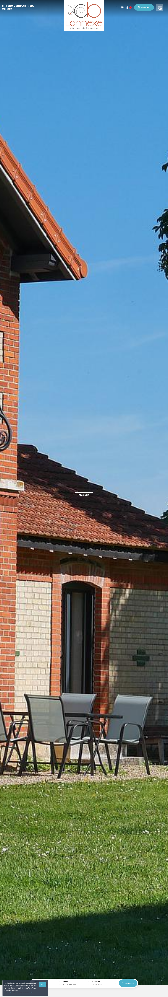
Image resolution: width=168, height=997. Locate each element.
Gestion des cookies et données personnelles (18, 993)
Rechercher (129, 983)
